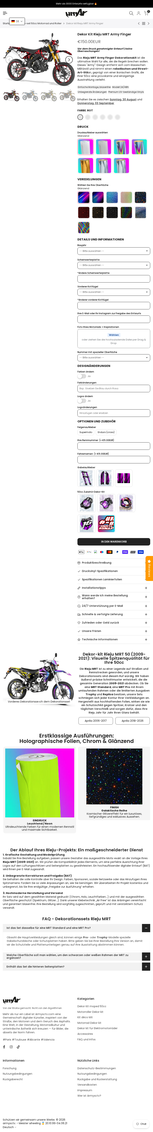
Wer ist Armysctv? (89, 1096)
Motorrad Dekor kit (89, 1023)
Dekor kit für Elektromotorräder (97, 1028)
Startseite (8, 23)
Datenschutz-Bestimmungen (96, 1068)
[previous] (9, 60)
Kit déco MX (85, 1017)
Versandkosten (87, 1085)
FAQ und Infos (86, 1039)
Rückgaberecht (13, 1079)
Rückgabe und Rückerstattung (97, 1079)
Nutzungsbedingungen (17, 1074)
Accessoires (85, 1034)
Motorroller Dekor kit (90, 1012)
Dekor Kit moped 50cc (91, 1006)
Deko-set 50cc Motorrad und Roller (40, 23)
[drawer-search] (131, 13)
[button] (17, 21)
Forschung (9, 1068)
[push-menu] (5, 13)
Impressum (84, 1090)
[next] (69, 60)
